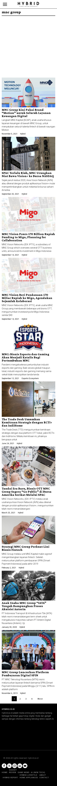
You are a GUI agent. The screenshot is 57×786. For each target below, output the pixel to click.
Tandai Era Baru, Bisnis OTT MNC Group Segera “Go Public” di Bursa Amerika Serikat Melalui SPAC (26, 491)
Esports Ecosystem (30, 378)
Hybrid (22, 134)
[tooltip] (4, 765)
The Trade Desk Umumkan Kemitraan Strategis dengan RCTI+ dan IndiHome (27, 422)
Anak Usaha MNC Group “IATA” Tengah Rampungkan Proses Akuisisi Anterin (24, 606)
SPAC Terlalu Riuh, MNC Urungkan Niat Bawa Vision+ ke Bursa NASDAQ (28, 174)
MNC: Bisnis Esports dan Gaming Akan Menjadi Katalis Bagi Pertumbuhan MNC (25, 357)
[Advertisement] (28, 45)
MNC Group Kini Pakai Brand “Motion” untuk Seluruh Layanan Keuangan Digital (26, 113)
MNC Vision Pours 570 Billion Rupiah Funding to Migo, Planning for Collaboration (28, 237)
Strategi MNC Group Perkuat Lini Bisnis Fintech (25, 548)
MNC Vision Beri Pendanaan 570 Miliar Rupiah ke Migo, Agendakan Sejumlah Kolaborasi (27, 298)
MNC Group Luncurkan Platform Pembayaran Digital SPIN (25, 674)
